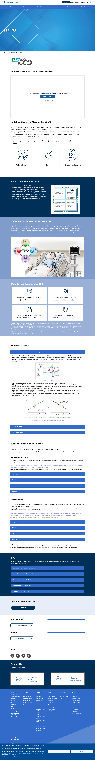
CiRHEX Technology (16, 719)
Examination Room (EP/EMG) (40, 717)
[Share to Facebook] (18, 656)
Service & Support (64, 696)
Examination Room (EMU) (40, 721)
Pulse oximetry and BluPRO (15, 697)
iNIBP (12, 706)
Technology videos (22, 638)
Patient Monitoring (52, 696)
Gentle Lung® (14, 711)
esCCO (12, 702)
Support (74, 678)
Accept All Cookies (47, 97)
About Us (62, 692)
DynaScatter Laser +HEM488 (15, 713)
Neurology (50, 700)
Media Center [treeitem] (84, 7)
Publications (75, 709)
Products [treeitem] (55, 7)
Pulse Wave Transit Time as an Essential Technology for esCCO (29, 352)
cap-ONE (13, 700)
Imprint (12, 743)
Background (15, 474)
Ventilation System (52, 698)
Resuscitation (26, 705)
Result (13, 486)
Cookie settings (16, 756)
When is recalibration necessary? (21, 585)
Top (4, 52)
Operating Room (39, 700)
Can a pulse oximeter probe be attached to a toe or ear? (27, 574)
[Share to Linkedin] (12, 656)
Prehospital (38, 696)
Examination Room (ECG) (40, 709)
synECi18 (13, 704)
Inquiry (34, 677)
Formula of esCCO (17, 427)
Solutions (25, 692)
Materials (75, 711)
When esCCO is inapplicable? (20, 591)
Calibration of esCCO (17, 432)
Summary (14, 491)
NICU (37, 707)
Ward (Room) (39, 730)
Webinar (75, 696)
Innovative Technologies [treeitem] (11, 7)
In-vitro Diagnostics (27, 702)
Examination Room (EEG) (40, 713)
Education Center (77, 698)
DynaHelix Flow (14, 717)
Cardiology (50, 702)
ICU (37, 702)
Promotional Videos (77, 705)
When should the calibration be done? (23, 580)
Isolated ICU (38, 705)
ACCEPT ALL (82, 751)
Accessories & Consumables (51, 709)
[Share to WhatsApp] (29, 656)
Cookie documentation (6, 756)
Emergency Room (40, 698)
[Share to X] (23, 656)
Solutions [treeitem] (25, 7)
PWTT (12, 709)
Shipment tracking (77, 713)
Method (14, 480)
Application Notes (77, 707)
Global (89, 2)
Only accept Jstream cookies (47, 100)
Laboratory (38, 724)
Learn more (23, 607)
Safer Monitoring (27, 696)
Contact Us (66, 2)
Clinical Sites (38, 692)
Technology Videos (77, 702)
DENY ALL (59, 751)
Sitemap (12, 741)
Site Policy (62, 698)
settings (83, 2)
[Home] (11, 2)
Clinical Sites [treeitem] (40, 7)
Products (50, 692)
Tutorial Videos (76, 700)
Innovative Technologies (12, 52)
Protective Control (27, 698)
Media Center (75, 692)
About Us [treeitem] (69, 7)
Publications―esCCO (22, 625)
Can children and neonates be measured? (24, 568)
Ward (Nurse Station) (40, 726)
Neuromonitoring (27, 700)
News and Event (14, 739)
